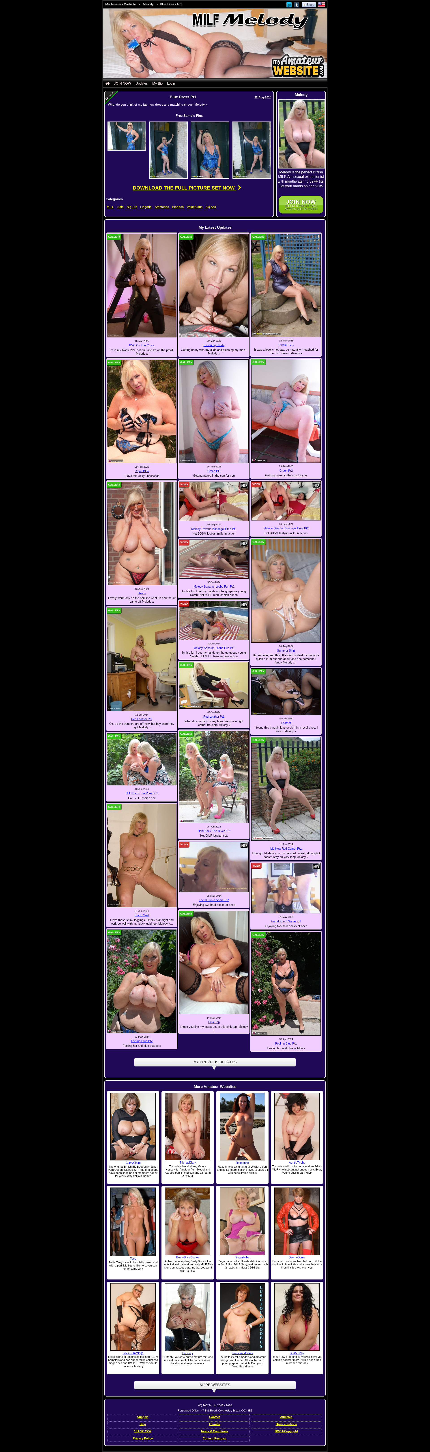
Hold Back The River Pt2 (214, 831)
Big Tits (132, 207)
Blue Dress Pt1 (171, 4)
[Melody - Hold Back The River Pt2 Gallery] (214, 776)
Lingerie (146, 207)
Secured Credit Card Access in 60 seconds (301, 204)
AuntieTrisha (297, 1162)
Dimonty (187, 1353)
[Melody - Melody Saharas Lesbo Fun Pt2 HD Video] (214, 558)
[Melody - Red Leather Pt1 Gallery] (214, 685)
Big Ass (211, 207)
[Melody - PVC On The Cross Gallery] (141, 285)
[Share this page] (309, 4)
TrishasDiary (188, 1162)
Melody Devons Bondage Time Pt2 (286, 528)
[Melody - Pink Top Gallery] (214, 962)
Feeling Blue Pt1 (286, 1043)
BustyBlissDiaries (187, 1257)
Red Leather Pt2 (141, 719)
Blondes (178, 207)
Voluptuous (194, 207)
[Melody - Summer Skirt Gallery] (286, 590)
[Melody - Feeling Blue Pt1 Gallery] (286, 983)
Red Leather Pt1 (213, 716)
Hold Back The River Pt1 (142, 793)
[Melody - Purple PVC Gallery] (286, 285)
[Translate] (321, 4)
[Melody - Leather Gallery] (286, 691)
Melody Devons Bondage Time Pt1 (213, 529)
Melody (148, 4)
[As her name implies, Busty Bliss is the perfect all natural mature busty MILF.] (187, 1221)
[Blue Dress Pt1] (127, 136)
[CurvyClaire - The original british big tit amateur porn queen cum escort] (133, 1126)
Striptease (162, 207)
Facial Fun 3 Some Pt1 (286, 921)
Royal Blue (142, 471)
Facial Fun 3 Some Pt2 (214, 900)
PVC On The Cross (141, 345)
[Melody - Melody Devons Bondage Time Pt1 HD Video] (214, 501)
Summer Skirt (286, 650)
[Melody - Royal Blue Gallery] (141, 411)
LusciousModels (242, 1353)
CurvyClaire (133, 1162)
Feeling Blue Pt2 (142, 1041)
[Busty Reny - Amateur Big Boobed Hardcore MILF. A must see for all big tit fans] (297, 1316)
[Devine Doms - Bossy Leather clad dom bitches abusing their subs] (297, 1221)
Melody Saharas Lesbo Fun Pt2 (214, 586)
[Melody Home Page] (107, 83)
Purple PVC (286, 345)
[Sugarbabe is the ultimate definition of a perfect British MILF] (242, 1221)
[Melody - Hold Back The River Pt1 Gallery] (141, 759)
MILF (110, 207)
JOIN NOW (122, 83)
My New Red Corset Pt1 (286, 848)
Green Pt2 (286, 470)
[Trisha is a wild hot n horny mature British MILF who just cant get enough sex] (297, 1126)
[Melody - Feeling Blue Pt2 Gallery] (141, 981)
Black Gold (142, 915)
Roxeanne (242, 1162)
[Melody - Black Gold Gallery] (141, 855)
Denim (142, 593)
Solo (120, 207)
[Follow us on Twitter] (289, 4)
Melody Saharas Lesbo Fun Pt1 (214, 648)
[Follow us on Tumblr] (297, 4)
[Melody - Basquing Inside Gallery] (214, 285)
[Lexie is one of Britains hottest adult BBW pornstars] (133, 1316)
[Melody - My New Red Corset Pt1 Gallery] (286, 788)
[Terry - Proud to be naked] (133, 1221)
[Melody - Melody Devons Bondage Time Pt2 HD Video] (286, 500)
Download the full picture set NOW (184, 188)
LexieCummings (133, 1353)
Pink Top (214, 1022)
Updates (141, 83)
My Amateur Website (120, 4)
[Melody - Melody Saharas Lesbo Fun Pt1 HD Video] (214, 620)
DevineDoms (297, 1257)
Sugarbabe (242, 1257)
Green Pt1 (214, 471)
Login (171, 83)
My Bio (157, 83)
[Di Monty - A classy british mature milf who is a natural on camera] (187, 1316)
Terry (133, 1258)
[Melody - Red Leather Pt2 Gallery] (141, 659)
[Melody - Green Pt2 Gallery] (286, 410)
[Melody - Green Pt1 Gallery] (214, 411)
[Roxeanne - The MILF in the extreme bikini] (242, 1126)
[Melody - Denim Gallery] (141, 533)
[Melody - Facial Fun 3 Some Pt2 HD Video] (214, 866)
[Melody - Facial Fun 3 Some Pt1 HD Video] (286, 887)
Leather (286, 723)
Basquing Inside (214, 345)
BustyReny (297, 1353)
